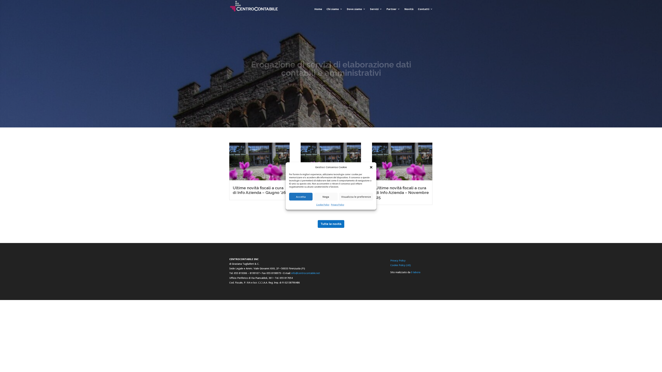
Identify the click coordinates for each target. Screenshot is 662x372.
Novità (408, 9)
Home (318, 9)
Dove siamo (354, 9)
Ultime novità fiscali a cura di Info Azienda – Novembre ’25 (402, 192)
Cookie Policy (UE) (400, 265)
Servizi (374, 9)
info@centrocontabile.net (305, 273)
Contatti (423, 9)
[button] (371, 167)
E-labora (415, 272)
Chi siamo (333, 9)
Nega (326, 196)
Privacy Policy (337, 204)
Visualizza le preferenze (356, 196)
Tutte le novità (331, 224)
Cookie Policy (322, 204)
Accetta (301, 196)
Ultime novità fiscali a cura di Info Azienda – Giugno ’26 (259, 190)
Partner (392, 9)
